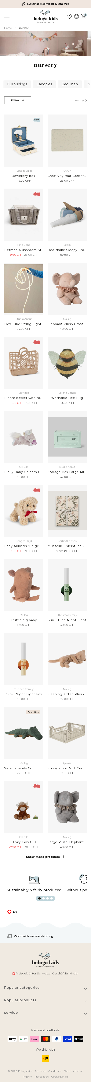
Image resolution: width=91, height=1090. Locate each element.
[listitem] (45, 4)
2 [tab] (43, 898)
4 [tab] (51, 898)
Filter (15, 100)
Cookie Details (59, 1076)
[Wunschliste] (69, 16)
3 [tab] (47, 898)
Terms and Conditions (48, 1071)
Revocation (42, 1076)
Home (8, 28)
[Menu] (6, 16)
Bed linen (70, 84)
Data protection (73, 1071)
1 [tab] (39, 898)
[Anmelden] (76, 16)
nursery (24, 27)
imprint (27, 1076)
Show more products (43, 856)
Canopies (44, 84)
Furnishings (17, 84)
